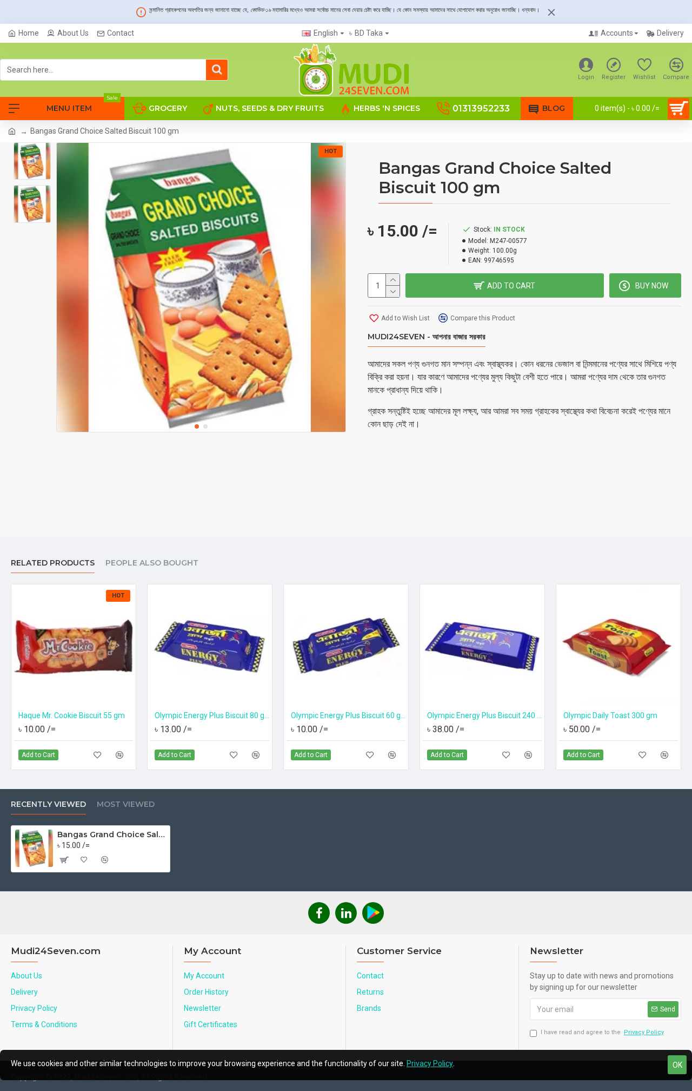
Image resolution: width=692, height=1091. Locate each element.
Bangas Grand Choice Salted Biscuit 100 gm (111, 834)
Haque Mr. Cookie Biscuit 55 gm (71, 715)
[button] (197, 426)
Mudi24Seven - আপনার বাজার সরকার (426, 336)
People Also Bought (151, 563)
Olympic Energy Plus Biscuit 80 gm (212, 715)
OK (677, 1065)
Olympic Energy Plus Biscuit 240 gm (484, 715)
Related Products (53, 563)
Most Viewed (126, 804)
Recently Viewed (48, 804)
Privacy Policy (430, 1063)
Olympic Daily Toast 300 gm (610, 715)
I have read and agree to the (602, 1032)
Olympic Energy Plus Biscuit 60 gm (348, 715)
